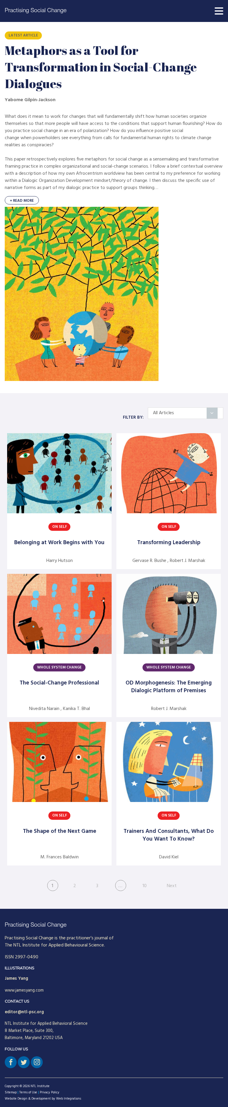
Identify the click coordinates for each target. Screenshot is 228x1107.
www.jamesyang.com (24, 990)
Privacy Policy (49, 1092)
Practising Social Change (35, 11)
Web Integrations (68, 1098)
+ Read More (22, 201)
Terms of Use (28, 1092)
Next (172, 886)
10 (144, 886)
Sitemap (11, 1092)
